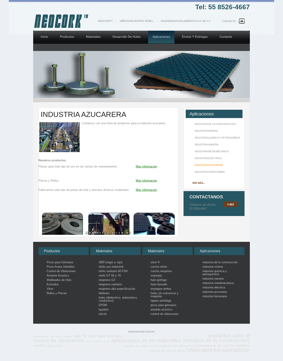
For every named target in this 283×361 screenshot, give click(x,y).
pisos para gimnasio (163, 305)
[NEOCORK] (61, 28)
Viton (50, 288)
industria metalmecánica (212, 151)
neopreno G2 (107, 280)
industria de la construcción (215, 124)
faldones (104, 293)
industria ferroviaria (210, 172)
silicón (103, 314)
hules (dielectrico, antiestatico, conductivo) (118, 299)
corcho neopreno (161, 271)
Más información (146, 166)
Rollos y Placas (57, 293)
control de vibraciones (165, 314)
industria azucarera (209, 165)
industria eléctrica (208, 158)
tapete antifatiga (161, 300)
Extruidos (53, 284)
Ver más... (198, 183)
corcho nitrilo (159, 266)
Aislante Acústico (58, 275)
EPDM (103, 305)
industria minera (206, 131)
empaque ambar (161, 288)
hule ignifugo (159, 280)
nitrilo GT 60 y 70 (110, 275)
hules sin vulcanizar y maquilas (164, 295)
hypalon (104, 309)
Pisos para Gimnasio (60, 262)
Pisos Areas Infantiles (61, 266)
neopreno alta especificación (117, 288)
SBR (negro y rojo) (110, 262)
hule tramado (159, 284)
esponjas (156, 275)
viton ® (155, 262)
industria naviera (206, 144)
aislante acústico (161, 309)
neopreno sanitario (110, 284)
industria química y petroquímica (217, 137)
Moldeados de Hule (59, 280)
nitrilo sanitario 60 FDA (113, 271)
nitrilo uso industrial (111, 266)
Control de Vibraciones (61, 271)
